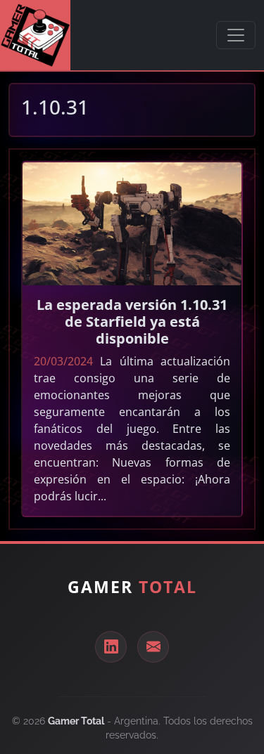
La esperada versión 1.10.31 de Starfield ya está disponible (132, 321)
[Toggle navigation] (236, 35)
